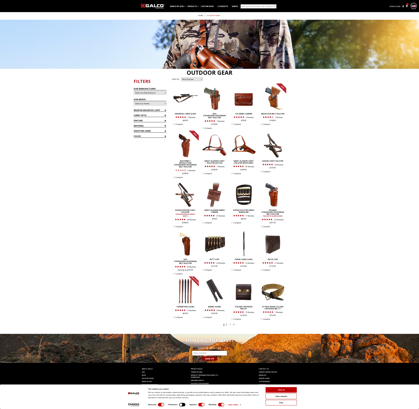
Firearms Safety (197, 380)
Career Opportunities (268, 372)
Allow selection (281, 396)
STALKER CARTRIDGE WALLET (243, 308)
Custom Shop (207, 6)
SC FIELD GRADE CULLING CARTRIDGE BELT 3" (272, 308)
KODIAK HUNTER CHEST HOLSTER (185, 213)
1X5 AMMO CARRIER (243, 114)
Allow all (281, 390)
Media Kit (263, 375)
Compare (179, 124)
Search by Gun (177, 6)
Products (192, 6)
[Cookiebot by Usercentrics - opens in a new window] (133, 404)
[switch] (182, 404)
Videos (235, 6)
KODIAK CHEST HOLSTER (272, 161)
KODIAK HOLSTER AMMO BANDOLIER (243, 211)
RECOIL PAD (273, 259)
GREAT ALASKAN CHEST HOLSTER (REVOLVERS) (244, 162)
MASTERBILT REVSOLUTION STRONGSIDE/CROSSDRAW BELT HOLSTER (185, 164)
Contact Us (264, 369)
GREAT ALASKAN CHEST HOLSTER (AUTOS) (214, 162)
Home (200, 15)
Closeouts (223, 6)
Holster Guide (148, 378)
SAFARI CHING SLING (243, 259)
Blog (144, 375)
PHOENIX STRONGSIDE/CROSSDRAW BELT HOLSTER (272, 213)
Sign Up (209, 358)
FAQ (143, 372)
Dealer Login (395, 6)
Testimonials (264, 381)
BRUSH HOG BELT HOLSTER (272, 114)
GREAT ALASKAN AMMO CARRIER (214, 211)
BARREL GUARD (214, 307)
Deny (281, 403)
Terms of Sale (196, 372)
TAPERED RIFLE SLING (185, 307)
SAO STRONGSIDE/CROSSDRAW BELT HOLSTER (185, 261)
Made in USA (147, 381)
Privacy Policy (197, 369)
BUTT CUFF (214, 259)
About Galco (147, 369)
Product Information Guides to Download (204, 376)
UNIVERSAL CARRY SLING (185, 114)
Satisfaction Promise (200, 383)
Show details (233, 405)
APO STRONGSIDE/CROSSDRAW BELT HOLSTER (214, 116)
